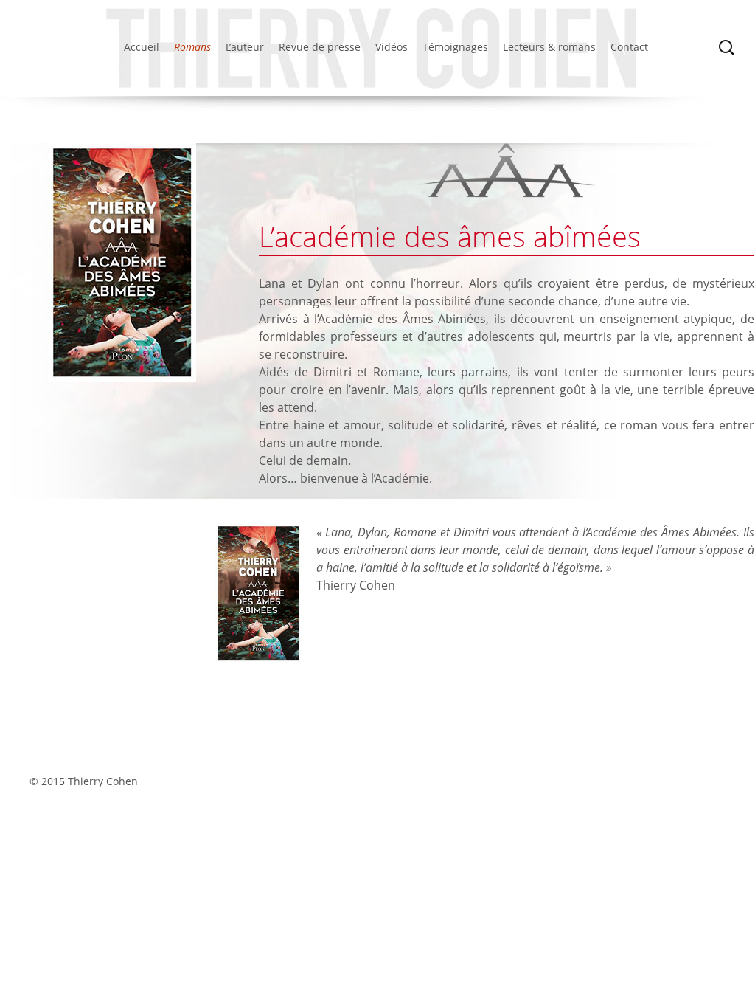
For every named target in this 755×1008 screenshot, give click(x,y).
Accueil (141, 47)
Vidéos (391, 47)
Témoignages (455, 47)
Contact (629, 47)
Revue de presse (320, 47)
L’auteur (245, 47)
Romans (192, 47)
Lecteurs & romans (549, 47)
